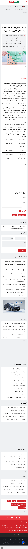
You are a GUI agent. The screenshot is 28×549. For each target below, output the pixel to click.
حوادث (14, 501)
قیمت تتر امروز (22, 507)
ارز (2, 525)
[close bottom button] (2, 548)
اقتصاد (21, 6)
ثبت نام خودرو (8, 525)
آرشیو (14, 535)
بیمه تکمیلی (21, 215)
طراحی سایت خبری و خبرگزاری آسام (12, 543)
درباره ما (26, 535)
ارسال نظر (22, 250)
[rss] (20, 517)
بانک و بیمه (15, 6)
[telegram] (25, 211)
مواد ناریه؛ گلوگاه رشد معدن (19, 378)
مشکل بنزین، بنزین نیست (19, 388)
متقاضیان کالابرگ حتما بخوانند (18, 410)
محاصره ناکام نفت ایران (20, 391)
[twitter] (22, 211)
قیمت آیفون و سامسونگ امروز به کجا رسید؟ (15, 461)
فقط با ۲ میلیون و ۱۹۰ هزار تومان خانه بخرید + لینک (13, 337)
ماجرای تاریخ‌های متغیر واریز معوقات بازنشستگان (14, 326)
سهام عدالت (23, 530)
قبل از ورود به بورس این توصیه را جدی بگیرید (15, 261)
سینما (24, 501)
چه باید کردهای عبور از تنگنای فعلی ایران (16, 397)
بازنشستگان (15, 527)
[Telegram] (12, 517)
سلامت (19, 501)
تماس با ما (19, 535)
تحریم (16, 530)
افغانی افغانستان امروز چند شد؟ (18, 464)
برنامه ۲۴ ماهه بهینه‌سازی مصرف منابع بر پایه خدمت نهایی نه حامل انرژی (15, 384)
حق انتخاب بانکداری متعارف (19, 369)
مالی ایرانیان (23, 504)
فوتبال (9, 501)
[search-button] (26, 2)
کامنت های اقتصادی (21, 257)
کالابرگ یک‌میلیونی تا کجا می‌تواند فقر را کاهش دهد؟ (14, 265)
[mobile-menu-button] (1, 2)
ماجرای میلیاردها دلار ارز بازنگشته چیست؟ (15, 295)
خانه (25, 6)
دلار (14, 525)
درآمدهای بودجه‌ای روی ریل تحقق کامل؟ (16, 292)
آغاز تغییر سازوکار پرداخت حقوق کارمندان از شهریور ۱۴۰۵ (14, 330)
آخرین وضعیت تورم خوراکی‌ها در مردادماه (16, 407)
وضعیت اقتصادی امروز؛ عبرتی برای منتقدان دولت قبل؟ (14, 285)
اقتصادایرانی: (23, 79)
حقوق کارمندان (7, 527)
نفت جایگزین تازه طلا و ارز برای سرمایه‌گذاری (15, 289)
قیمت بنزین (23, 527)
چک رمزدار (11, 530)
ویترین (9, 6)
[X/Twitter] (8, 517)
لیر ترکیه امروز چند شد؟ (20, 467)
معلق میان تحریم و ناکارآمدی (18, 375)
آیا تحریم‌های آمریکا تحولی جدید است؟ (16, 372)
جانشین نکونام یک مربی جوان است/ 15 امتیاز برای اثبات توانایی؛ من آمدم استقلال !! (14, 227)
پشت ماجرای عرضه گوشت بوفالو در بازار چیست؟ (14, 274)
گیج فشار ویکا (14, 504)
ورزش (25, 476)
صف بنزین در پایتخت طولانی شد (17, 334)
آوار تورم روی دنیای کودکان (19, 381)
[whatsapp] (17, 211)
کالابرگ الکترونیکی (22, 525)
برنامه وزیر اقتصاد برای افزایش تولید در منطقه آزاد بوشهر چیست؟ (14, 457)
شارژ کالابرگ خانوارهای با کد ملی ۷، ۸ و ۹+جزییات (14, 323)
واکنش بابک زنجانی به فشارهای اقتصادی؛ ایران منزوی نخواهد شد (15, 280)
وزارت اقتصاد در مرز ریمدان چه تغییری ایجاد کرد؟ (14, 277)
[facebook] (20, 211)
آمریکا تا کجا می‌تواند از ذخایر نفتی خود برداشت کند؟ (14, 270)
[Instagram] (16, 517)
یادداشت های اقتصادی (20, 365)
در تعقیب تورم (22, 394)
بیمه (14, 215)
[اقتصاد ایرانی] (14, 2)
